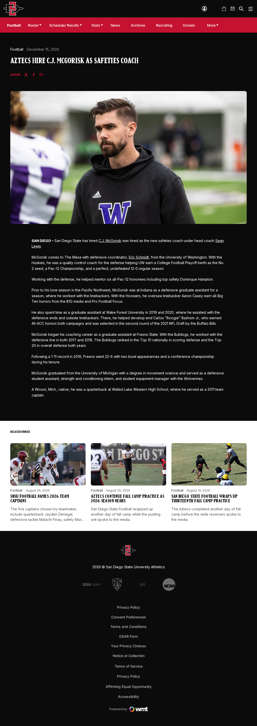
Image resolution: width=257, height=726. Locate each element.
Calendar (233, 9)
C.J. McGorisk (110, 240)
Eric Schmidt (139, 257)
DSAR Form (128, 636)
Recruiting (165, 25)
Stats (95, 25)
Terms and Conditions (128, 626)
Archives (138, 25)
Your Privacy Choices (128, 646)
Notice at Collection (129, 656)
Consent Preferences (128, 617)
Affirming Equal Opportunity (129, 686)
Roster (33, 25)
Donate (190, 25)
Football (16, 49)
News (115, 25)
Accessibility (128, 696)
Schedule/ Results (64, 25)
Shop (224, 9)
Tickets (215, 9)
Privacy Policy (128, 607)
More (211, 25)
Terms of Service (129, 666)
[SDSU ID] (204, 9)
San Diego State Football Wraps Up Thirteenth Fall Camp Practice (204, 499)
